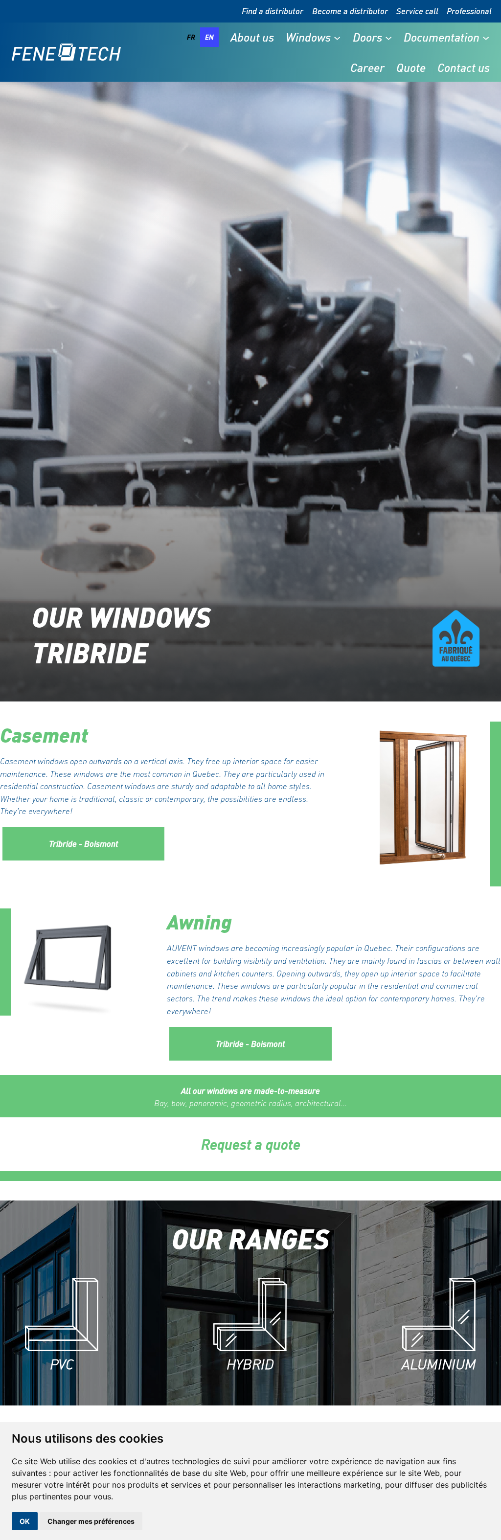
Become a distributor (350, 11)
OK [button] (25, 1521)
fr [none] (191, 37)
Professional (469, 11)
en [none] (209, 37)
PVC (61, 1364)
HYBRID (250, 1364)
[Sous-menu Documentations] (485, 37)
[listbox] (200, 37)
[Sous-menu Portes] (388, 37)
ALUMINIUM (439, 1364)
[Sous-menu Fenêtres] (337, 37)
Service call (417, 11)
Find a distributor (272, 11)
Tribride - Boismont (83, 843)
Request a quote (250, 1144)
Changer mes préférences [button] (91, 1521)
